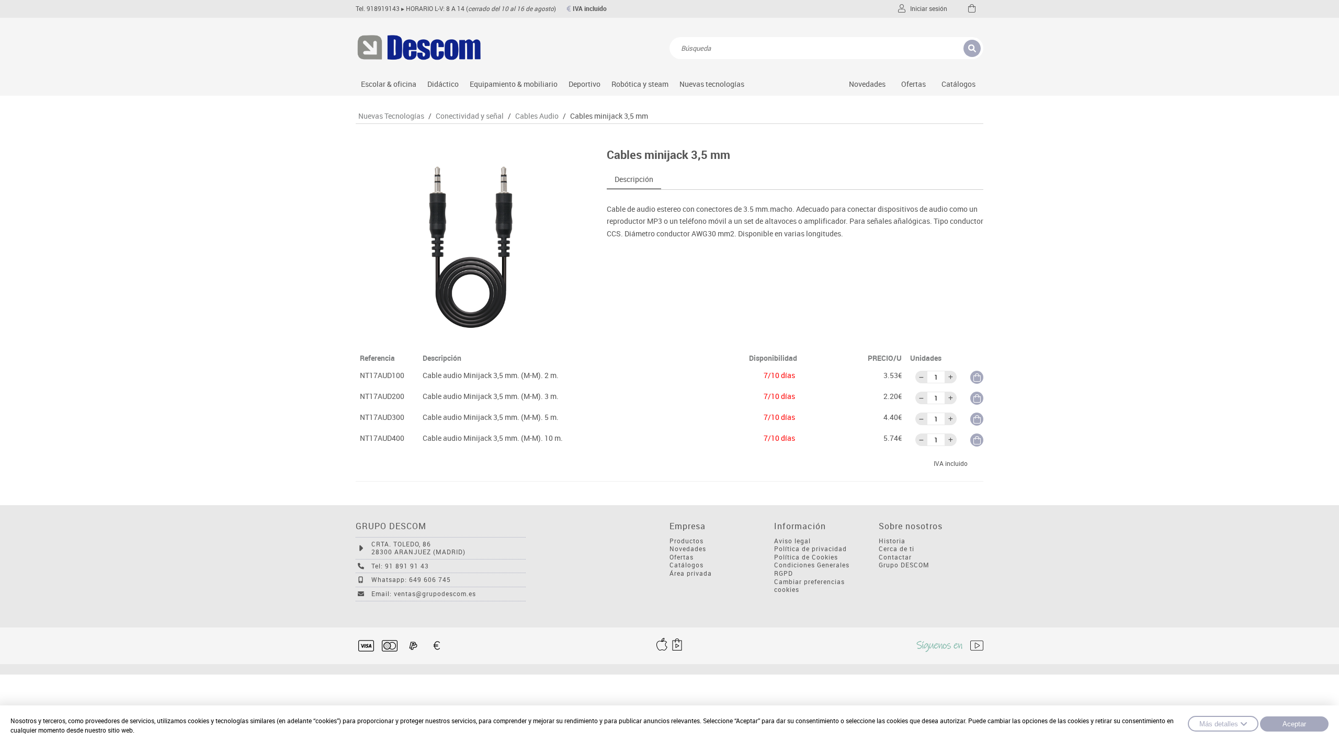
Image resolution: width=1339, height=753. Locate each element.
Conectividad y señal (470, 116)
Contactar (895, 557)
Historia (892, 541)
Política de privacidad (810, 549)
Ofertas (682, 557)
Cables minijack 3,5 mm (609, 116)
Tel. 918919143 (378, 9)
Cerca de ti (896, 549)
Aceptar (1294, 724)
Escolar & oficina (388, 84)
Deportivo (584, 84)
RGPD (783, 573)
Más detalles (1218, 724)
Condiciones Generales (811, 565)
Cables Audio (537, 116)
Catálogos (958, 84)
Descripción (634, 179)
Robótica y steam (639, 84)
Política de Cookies (806, 557)
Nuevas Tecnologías (391, 116)
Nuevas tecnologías (711, 84)
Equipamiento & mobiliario (514, 84)
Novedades (867, 84)
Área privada (691, 573)
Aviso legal (792, 541)
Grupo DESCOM (904, 565)
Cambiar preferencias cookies (809, 586)
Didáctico (443, 84)
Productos (686, 541)
